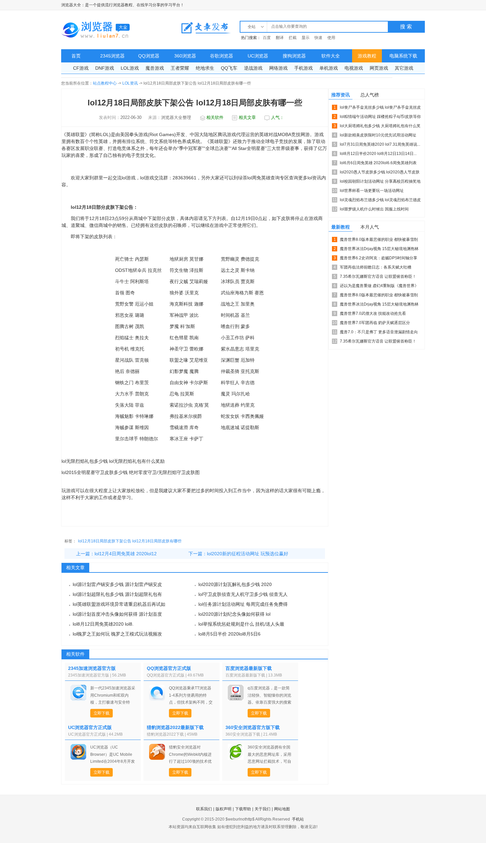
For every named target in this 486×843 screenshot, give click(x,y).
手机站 (298, 819)
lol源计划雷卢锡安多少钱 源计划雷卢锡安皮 (117, 584)
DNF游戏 (104, 68)
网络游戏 (278, 68)
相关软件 (214, 117)
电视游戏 (353, 68)
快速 (318, 37)
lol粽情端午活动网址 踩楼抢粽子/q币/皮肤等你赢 (380, 117)
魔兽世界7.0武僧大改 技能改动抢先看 (373, 313)
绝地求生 (205, 68)
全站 (252, 26)
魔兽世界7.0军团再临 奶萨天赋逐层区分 (375, 322)
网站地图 (282, 809)
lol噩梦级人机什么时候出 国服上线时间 (374, 209)
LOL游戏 (130, 68)
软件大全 (330, 55)
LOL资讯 (130, 83)
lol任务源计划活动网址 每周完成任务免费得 (243, 604)
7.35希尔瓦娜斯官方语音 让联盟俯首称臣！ (378, 276)
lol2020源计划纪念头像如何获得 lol (234, 614)
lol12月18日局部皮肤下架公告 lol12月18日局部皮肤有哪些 (130, 541)
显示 (305, 37)
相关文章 (247, 117)
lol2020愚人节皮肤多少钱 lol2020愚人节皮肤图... (380, 173)
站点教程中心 (105, 83)
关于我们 (262, 809)
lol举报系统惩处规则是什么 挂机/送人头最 (241, 624)
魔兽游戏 (154, 68)
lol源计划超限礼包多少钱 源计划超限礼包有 (117, 594)
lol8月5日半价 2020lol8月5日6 (229, 634)
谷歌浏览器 (221, 55)
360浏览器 (185, 55)
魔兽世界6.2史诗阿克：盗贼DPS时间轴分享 (378, 258)
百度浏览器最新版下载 (248, 668)
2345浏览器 (112, 55)
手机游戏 (303, 68)
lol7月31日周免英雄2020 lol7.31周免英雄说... (380, 144)
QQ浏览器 (148, 55)
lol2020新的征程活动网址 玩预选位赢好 (247, 553)
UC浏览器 (258, 55)
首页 (76, 55)
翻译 (280, 37)
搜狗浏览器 (294, 55)
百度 (267, 37)
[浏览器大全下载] (96, 29)
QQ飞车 (229, 68)
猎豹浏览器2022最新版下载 (175, 727)
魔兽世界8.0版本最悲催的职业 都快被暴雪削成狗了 (379, 240)
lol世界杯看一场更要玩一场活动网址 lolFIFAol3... (372, 191)
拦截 (293, 37)
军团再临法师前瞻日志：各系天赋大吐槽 (375, 267)
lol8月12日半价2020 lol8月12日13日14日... (378, 153)
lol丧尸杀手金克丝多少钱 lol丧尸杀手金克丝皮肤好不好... (380, 108)
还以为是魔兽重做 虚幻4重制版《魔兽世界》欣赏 (379, 286)
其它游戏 (404, 68)
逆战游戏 (253, 68)
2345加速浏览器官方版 (92, 668)
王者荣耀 (180, 68)
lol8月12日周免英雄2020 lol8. (103, 624)
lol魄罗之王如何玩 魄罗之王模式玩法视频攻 (117, 634)
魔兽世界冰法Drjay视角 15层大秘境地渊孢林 (379, 248)
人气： (277, 117)
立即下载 (101, 713)
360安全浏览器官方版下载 (252, 727)
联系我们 (204, 809)
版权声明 (223, 809)
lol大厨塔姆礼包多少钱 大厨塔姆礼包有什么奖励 (380, 127)
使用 (331, 37)
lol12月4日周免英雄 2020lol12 (126, 553)
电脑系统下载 (403, 55)
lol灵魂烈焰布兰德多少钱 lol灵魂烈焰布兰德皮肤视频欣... (380, 201)
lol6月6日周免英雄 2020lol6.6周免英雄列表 (378, 163)
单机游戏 (328, 68)
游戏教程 (367, 55)
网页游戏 (379, 68)
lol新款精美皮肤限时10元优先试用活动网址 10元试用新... (378, 136)
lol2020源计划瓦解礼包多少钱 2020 (235, 584)
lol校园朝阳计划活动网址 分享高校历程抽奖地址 (380, 182)
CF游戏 (81, 68)
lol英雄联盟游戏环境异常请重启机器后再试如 (119, 604)
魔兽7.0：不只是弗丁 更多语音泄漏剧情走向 (379, 332)
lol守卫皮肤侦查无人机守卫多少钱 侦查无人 (243, 594)
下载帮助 (243, 809)
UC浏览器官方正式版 (90, 727)
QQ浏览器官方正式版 (169, 668)
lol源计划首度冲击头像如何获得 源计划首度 (117, 614)
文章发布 (206, 27)
